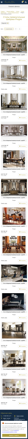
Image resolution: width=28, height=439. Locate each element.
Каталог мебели (10, 11)
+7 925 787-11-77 (7, 416)
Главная (3, 11)
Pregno (14, 57)
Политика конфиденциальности (19, 418)
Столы (17, 11)
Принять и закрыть (14, 435)
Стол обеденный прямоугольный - (14, 54)
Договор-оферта (18, 420)
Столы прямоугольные (13, 12)
